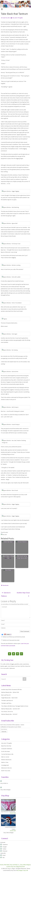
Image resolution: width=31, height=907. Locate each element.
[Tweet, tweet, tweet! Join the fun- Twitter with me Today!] (1, 848)
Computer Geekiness (6, 747)
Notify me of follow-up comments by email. (14, 635)
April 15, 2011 (6, 18)
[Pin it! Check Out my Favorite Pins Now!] (1, 850)
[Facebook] (9, 652)
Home (1, 863)
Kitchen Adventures (6, 758)
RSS (3, 856)
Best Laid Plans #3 (6, 694)
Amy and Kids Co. (14, 863)
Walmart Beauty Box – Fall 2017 (9, 713)
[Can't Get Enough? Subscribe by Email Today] (1, 854)
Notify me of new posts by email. (11, 639)
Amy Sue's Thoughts (17, 18)
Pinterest (5, 850)
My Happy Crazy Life (22, 869)
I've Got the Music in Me (7, 753)
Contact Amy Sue (10, 865)
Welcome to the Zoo (6, 767)
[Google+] (21, 652)
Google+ (5, 845)
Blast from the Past (6, 745)
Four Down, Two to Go (7, 710)
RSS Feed (6, 863)
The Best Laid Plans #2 (7, 699)
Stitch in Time (4, 761)
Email (4, 854)
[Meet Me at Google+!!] (1, 845)
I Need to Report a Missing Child (8, 557)
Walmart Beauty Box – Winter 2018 (10, 691)
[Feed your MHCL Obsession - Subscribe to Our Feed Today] (1, 856)
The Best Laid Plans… (6, 702)
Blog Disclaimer (20, 865)
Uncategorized (5, 764)
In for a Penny (8, 570)
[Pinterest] (17, 652)
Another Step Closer (8, 541)
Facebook (5, 843)
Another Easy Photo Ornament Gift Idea (11, 688)
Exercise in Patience (22, 541)
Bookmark (5, 585)
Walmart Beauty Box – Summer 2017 (10, 707)
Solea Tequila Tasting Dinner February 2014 (22, 557)
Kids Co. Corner (5, 756)
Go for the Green (5, 750)
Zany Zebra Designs (8, 831)
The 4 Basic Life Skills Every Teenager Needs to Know (14, 705)
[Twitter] (13, 652)
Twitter (4, 848)
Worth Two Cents (5, 769)
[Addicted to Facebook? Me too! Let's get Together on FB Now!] (1, 843)
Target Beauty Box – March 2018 (9, 696)
